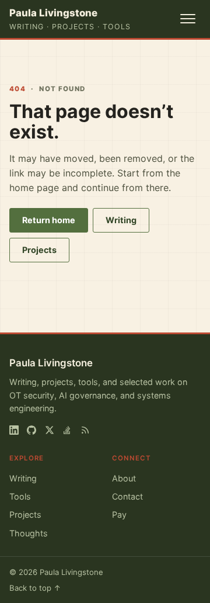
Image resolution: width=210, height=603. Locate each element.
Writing (121, 220)
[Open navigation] (188, 19)
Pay (119, 514)
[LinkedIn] (14, 430)
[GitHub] (31, 430)
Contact (127, 496)
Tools (20, 496)
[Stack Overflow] (67, 430)
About (124, 478)
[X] (49, 430)
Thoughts (28, 533)
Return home (48, 220)
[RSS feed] (85, 430)
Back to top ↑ (35, 587)
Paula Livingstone (51, 363)
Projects (39, 250)
